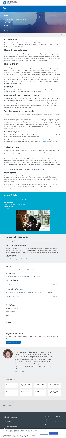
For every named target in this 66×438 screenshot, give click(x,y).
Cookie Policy (25, 436)
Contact (57, 421)
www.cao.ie (38, 169)
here (56, 252)
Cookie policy (58, 416)
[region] (33, 433)
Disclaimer (46, 421)
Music (23, 402)
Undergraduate (11, 402)
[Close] (64, 433)
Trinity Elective (46, 141)
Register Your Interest (13, 342)
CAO (39, 276)
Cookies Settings (59, 419)
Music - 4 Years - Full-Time (12, 284)
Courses (6, 8)
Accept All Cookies (54, 433)
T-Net (45, 424)
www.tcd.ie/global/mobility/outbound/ (14, 188)
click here (26, 259)
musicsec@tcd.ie (10, 319)
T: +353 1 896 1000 (7, 421)
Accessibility (46, 416)
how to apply (23, 276)
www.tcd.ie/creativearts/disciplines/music (16, 325)
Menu (7, 11)
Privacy (45, 419)
